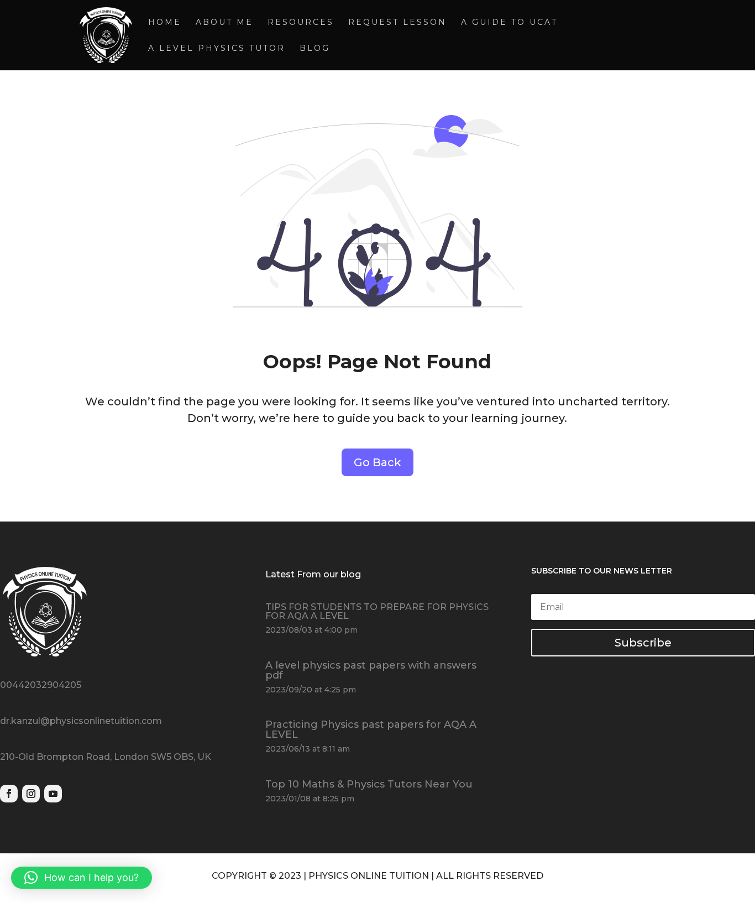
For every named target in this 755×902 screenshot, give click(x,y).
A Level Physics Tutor (216, 48)
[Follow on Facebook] (9, 793)
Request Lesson (397, 22)
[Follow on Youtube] (53, 793)
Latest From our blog (313, 574)
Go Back (377, 462)
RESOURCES (301, 22)
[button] (81, 878)
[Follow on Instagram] (31, 793)
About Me (224, 22)
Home (164, 22)
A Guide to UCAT (509, 22)
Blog (315, 48)
